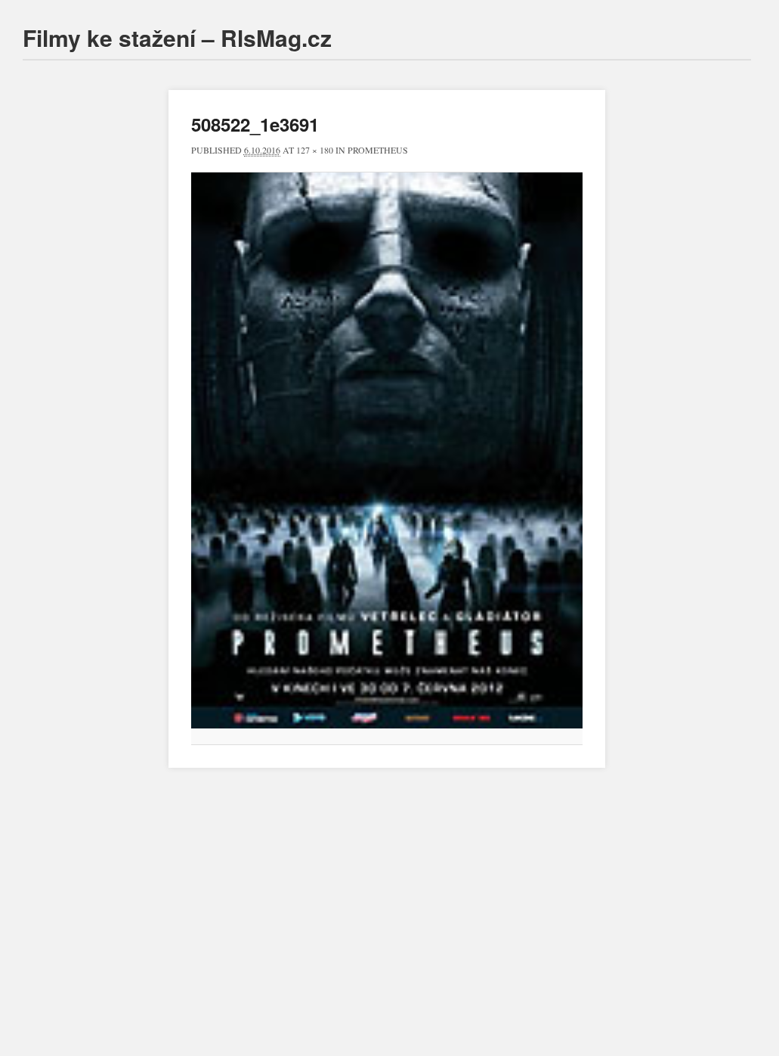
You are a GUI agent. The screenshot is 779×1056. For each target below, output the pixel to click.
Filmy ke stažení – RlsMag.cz (177, 37)
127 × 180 (314, 150)
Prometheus (378, 150)
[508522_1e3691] (387, 450)
